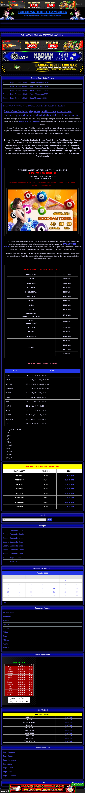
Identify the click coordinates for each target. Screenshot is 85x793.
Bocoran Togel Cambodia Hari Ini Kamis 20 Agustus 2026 (25, 94)
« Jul (4, 603)
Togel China (7, 772)
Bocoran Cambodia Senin (13, 554)
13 (42, 588)
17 (8, 592)
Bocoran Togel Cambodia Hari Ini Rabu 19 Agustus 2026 (25, 98)
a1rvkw (6, 648)
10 (8, 588)
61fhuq (5, 632)
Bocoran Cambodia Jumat (13, 530)
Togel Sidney (8, 756)
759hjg (5, 644)
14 (54, 588)
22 (65, 592)
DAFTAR (68, 717)
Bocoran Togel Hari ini (11, 561)
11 (19, 588)
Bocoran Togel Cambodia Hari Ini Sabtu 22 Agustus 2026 (25, 86)
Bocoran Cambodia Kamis (13, 534)
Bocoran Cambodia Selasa (13, 550)
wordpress (7, 617)
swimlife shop (8, 613)
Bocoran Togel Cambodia (13, 557)
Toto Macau (7, 764)
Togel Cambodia (9, 776)
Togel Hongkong (9, 760)
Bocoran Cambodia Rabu (13, 542)
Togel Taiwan (8, 768)
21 (54, 592)
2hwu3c (6, 621)
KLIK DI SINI (69, 475)
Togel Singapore (9, 752)
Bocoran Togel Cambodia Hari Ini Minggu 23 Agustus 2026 (26, 82)
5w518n (6, 628)
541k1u (6, 624)
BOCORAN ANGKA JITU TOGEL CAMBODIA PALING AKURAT (34, 105)
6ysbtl (5, 636)
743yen (6, 640)
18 (19, 592)
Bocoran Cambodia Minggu (13, 538)
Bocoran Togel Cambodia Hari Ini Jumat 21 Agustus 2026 (25, 90)
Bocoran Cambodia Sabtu (13, 546)
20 (42, 592)
